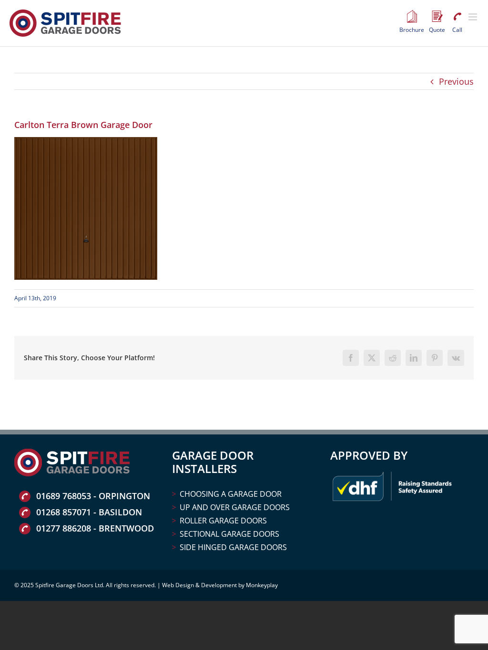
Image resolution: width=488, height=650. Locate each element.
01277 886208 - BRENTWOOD (95, 528)
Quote (437, 17)
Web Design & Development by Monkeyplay (220, 585)
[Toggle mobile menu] (473, 17)
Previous (456, 81)
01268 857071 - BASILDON (89, 512)
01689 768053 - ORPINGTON (93, 496)
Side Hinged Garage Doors (233, 547)
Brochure (411, 17)
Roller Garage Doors (223, 520)
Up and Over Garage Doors (235, 507)
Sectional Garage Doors (229, 534)
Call (457, 17)
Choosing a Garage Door (231, 494)
